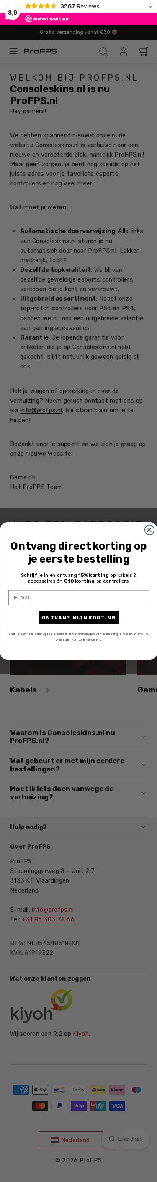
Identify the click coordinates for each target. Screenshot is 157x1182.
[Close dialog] (149, 530)
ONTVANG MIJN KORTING (78, 617)
